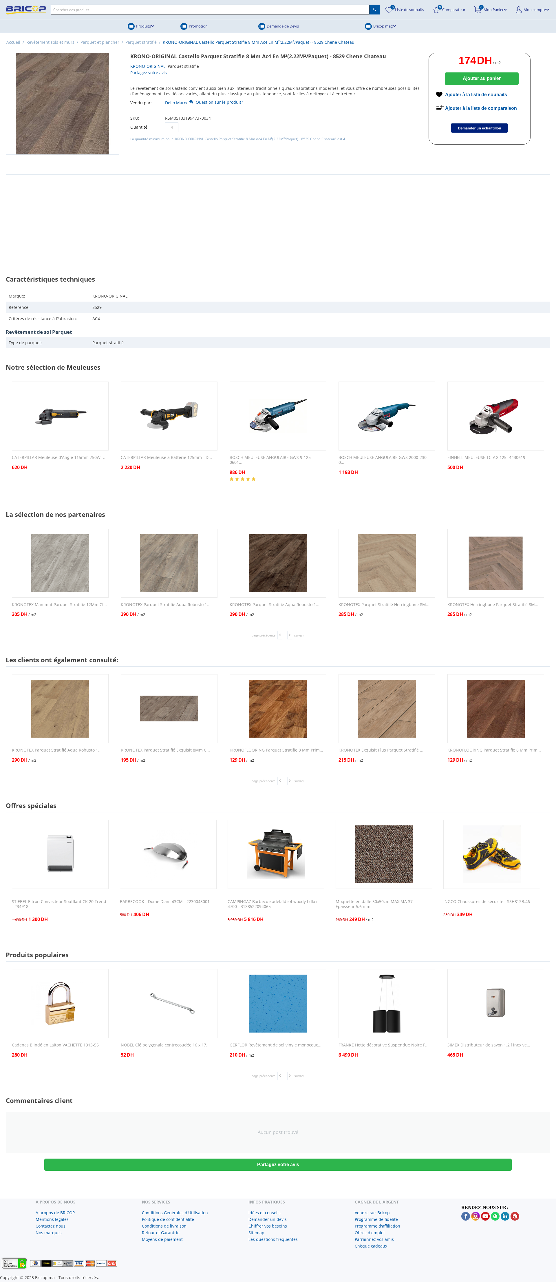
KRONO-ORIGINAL (147, 66)
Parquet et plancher (100, 42)
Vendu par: (141, 102)
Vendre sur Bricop (372, 1212)
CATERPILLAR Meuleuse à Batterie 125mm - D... (166, 457)
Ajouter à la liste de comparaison (481, 108)
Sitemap (256, 1232)
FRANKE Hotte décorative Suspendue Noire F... (384, 1045)
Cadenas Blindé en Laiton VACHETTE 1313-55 (55, 1045)
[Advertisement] (278, 219)
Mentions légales (52, 1219)
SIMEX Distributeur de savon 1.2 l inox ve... (488, 1045)
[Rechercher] (375, 9)
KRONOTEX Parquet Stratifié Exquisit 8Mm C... (165, 750)
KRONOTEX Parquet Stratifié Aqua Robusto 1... (166, 604)
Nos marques (49, 1232)
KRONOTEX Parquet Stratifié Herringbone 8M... (384, 604)
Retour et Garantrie (161, 1232)
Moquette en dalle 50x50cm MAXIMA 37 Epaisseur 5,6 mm (374, 904)
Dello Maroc (176, 102)
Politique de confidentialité (168, 1219)
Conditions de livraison (164, 1226)
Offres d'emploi (370, 1232)
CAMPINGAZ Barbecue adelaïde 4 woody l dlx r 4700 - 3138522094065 (273, 904)
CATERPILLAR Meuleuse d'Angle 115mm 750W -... (59, 457)
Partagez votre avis (148, 72)
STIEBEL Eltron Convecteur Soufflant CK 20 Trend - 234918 (59, 904)
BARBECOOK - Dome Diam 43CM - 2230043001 (165, 901)
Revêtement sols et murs (50, 42)
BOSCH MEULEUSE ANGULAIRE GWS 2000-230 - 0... (384, 460)
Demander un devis (267, 1219)
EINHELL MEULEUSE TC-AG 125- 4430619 (486, 457)
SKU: (134, 118)
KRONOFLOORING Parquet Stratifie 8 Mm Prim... (276, 750)
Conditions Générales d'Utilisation (175, 1212)
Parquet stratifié (141, 42)
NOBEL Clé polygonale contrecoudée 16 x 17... (165, 1045)
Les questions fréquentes (273, 1239)
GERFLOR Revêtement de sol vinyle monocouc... (275, 1045)
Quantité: (139, 127)
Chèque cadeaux (371, 1246)
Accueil (13, 42)
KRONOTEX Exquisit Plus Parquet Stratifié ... (381, 750)
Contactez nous (50, 1226)
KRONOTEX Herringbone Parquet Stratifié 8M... (492, 604)
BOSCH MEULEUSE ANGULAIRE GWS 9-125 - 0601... (271, 460)
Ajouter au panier (482, 78)
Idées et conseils (264, 1212)
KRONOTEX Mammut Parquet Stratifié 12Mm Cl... (59, 604)
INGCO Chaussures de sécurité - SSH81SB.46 (486, 901)
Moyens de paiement (162, 1239)
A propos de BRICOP (55, 1212)
